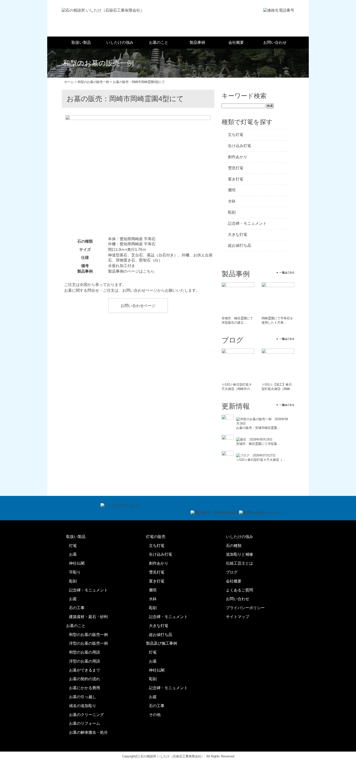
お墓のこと (158, 42)
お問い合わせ (274, 42)
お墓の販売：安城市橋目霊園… (258, 428)
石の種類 (233, 546)
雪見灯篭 (235, 168)
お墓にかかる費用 (84, 688)
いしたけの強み (119, 42)
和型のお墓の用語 (84, 652)
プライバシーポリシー (245, 608)
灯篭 (73, 546)
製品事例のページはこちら (131, 271)
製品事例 (197, 42)
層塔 (232, 190)
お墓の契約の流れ (84, 679)
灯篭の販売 (155, 537)
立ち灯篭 (235, 135)
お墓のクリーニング (86, 715)
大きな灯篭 (237, 234)
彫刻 (232, 212)
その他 (155, 715)
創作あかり (237, 157)
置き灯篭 (235, 179)
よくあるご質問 (239, 590)
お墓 (73, 554)
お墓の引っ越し (82, 697)
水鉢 (232, 201)
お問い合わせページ (138, 306)
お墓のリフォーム (84, 723)
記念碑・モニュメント (247, 223)
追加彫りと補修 (239, 554)
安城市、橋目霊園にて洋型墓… (258, 444)
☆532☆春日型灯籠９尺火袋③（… (260, 460)
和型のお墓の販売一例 (88, 635)
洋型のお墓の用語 (84, 661)
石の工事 (77, 608)
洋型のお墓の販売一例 (88, 643)
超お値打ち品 (239, 245)
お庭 (73, 599)
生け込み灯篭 (239, 146)
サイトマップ (237, 617)
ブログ (232, 572)
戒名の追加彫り (82, 706)
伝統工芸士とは (239, 563)
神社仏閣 (77, 563)
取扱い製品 (81, 42)
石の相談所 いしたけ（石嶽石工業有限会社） (172, 756)
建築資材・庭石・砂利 (88, 617)
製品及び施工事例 (161, 643)
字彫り (75, 572)
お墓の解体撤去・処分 (88, 732)
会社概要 (236, 42)
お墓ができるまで (84, 670)
